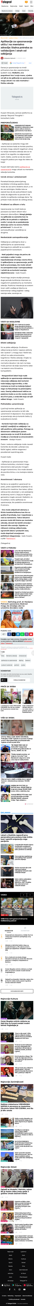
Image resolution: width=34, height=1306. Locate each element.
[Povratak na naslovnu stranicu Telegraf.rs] (6, 2)
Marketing (10, 1295)
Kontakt (23, 1299)
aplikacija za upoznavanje (9, 660)
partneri (16, 665)
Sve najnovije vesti (17, 991)
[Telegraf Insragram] (19, 1289)
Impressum (18, 1295)
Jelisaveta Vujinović (9, 58)
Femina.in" (11, 539)
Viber (2, 643)
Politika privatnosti (14, 1299)
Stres (2, 655)
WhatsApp (28, 641)
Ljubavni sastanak (6, 665)
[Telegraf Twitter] (14, 1289)
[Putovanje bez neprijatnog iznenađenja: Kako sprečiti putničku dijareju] (7, 860)
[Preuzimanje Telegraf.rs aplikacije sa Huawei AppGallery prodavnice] (28, 1285)
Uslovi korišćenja (27, 1295)
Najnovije (9, 999)
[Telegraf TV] (24, 1289)
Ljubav (23, 665)
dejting (21, 660)
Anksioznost (22, 655)
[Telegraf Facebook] (10, 1289)
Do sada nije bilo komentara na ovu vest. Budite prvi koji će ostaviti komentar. (16, 675)
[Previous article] (1, 653)
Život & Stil (4, 38)
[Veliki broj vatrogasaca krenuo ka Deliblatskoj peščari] (17, 907)
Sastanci (27, 660)
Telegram (9, 643)
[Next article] (32, 653)
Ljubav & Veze (13, 38)
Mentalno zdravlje (11, 655)
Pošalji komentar (19, 680)
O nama (4, 1295)
